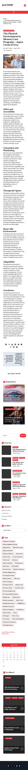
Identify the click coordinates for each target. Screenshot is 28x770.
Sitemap (4, 519)
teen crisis (16, 615)
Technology (16, 482)
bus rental (20, 553)
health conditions (19, 569)
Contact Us (5, 513)
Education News (17, 470)
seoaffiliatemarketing (8, 632)
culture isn (7, 560)
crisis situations (18, 556)
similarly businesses (9, 603)
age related (7, 547)
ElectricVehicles (8, 563)
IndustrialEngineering (9, 572)
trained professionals (10, 622)
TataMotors (20, 609)
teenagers (6, 615)
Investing (22, 457)
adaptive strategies (9, 541)
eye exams (6, 566)
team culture (7, 612)
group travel (7, 569)
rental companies (8, 600)
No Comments (8, 50)
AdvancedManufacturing (10, 544)
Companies (22, 493)
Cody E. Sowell (15, 373)
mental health (7, 578)
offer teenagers (8, 581)
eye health (15, 566)
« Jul (3, 666)
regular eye (7, 597)
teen (15, 612)
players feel (19, 584)
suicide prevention (9, 606)
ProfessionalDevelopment (11, 594)
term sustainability (18, 619)
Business (15, 447)
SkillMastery (21, 603)
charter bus (7, 556)
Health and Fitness (9, 30)
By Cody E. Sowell (7, 48)
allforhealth (5, 633)
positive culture (8, 588)
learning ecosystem (9, 575)
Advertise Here (6, 510)
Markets (15, 460)
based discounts (18, 547)
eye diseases (19, 563)
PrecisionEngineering (9, 591)
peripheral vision (8, 584)
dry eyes (15, 560)
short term (20, 600)
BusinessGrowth (8, 550)
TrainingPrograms (8, 625)
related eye (16, 597)
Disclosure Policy (7, 516)
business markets (8, 553)
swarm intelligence (9, 609)
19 (10, 657)
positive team (20, 588)
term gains (7, 619)
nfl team (17, 578)
